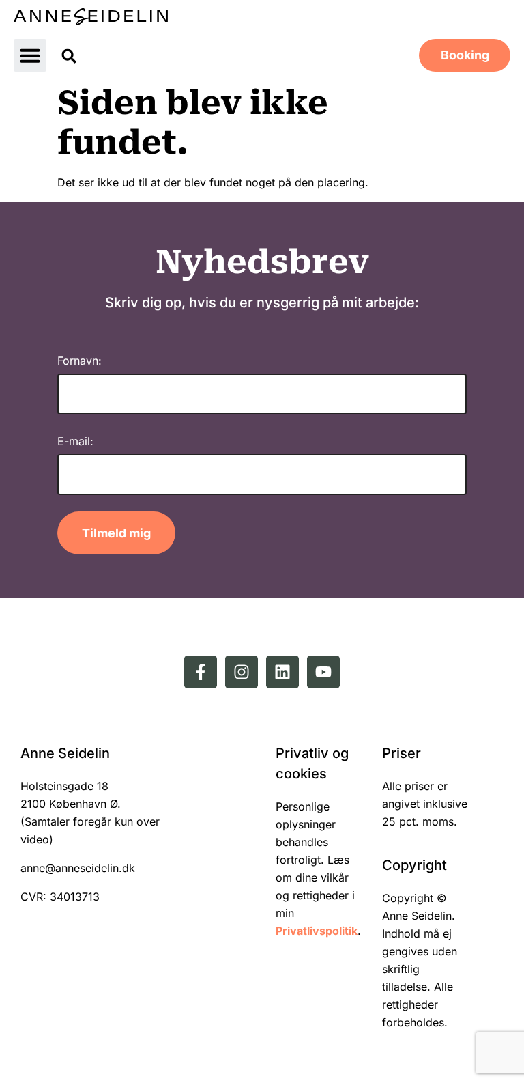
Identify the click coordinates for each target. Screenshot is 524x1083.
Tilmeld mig (116, 533)
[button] (30, 55)
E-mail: (75, 441)
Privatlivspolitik (317, 931)
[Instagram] (241, 672)
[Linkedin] (282, 672)
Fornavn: (79, 360)
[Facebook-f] (200, 672)
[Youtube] (323, 672)
